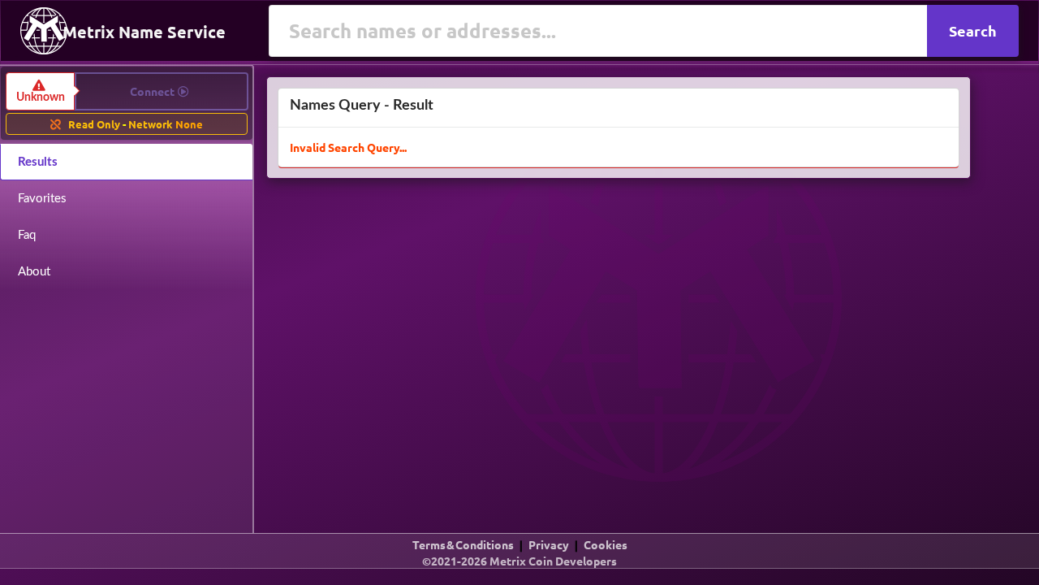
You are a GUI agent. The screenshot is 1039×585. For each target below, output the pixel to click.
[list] (519, 564)
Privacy (548, 544)
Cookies (605, 544)
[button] (127, 91)
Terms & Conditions (463, 544)
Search (973, 30)
